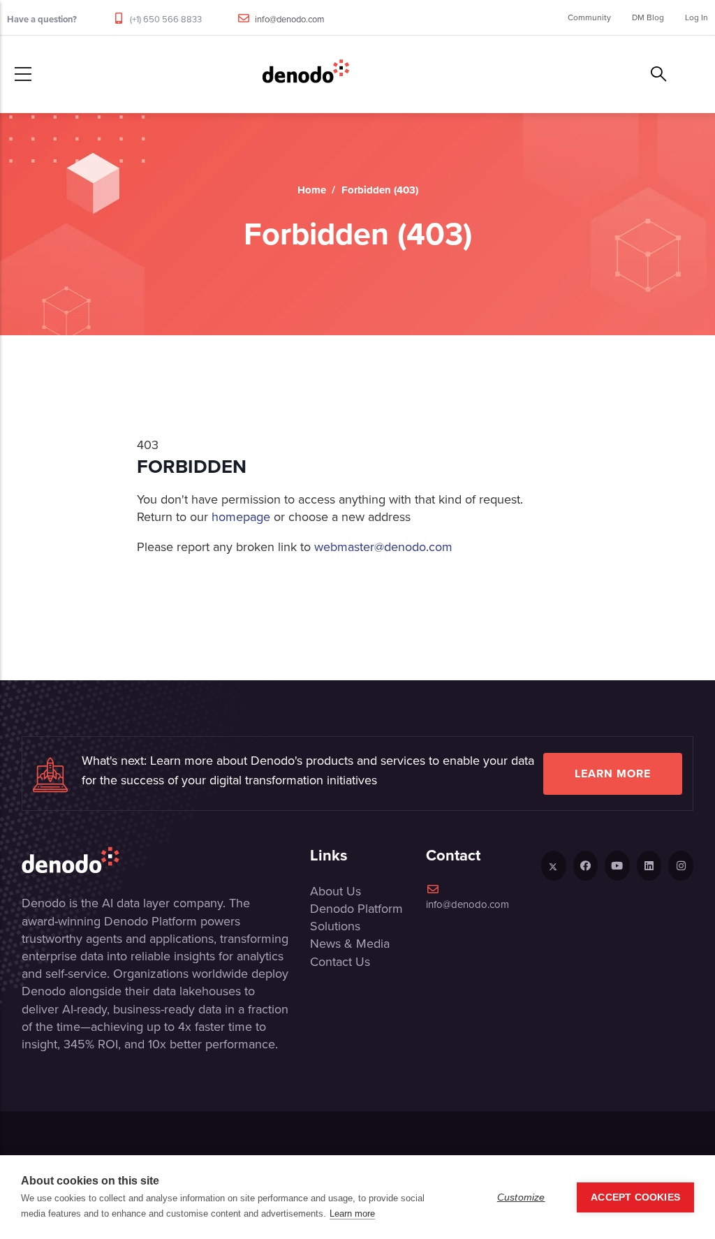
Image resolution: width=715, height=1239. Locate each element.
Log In (696, 17)
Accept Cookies (635, 1197)
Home (311, 190)
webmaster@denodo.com (383, 547)
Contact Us (340, 962)
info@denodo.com (290, 19)
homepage (241, 517)
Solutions (335, 926)
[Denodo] (306, 74)
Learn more (613, 773)
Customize (521, 1197)
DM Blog (648, 17)
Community (589, 17)
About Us (335, 891)
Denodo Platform (356, 909)
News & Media (350, 943)
